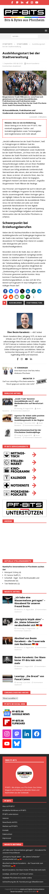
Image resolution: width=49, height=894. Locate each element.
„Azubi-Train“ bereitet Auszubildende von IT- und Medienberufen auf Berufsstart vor (28, 402)
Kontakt (5, 830)
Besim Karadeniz (32, 63)
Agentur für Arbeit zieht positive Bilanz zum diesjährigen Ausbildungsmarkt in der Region (29, 417)
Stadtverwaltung (34, 303)
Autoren (6, 818)
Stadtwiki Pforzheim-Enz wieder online (17, 878)
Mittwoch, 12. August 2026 (25, 647)
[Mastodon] (17, 2)
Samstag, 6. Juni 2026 (23, 682)
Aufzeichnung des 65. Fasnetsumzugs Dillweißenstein (23, 882)
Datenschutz (7, 834)
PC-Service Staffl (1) (12, 575)
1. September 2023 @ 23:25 (13, 63)
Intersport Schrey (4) (12, 572)
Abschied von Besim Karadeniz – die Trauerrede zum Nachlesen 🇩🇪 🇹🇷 (29, 641)
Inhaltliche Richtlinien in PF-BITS (14, 810)
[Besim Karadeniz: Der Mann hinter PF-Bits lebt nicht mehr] (8, 659)
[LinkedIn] (22, 2)
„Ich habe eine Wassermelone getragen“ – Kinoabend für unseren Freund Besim (29, 602)
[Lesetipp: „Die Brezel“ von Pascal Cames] (8, 678)
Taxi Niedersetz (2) (12, 583)
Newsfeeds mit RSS (10, 822)
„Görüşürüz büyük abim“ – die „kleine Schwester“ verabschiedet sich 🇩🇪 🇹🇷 (29, 622)
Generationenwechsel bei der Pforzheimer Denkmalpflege (27, 431)
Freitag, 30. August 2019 (24, 435)
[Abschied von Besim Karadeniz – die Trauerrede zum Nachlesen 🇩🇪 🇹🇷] (8, 640)
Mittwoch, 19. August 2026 (25, 609)
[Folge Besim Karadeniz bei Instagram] (21, 359)
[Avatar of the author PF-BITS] (24, 780)
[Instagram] (32, 2)
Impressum (7, 838)
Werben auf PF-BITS (10, 826)
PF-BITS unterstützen (10, 814)
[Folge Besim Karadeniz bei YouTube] (25, 359)
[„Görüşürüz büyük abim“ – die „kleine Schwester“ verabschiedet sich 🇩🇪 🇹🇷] (8, 621)
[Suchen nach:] (24, 36)
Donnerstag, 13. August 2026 (25, 628)
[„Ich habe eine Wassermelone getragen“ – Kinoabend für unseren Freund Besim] (8, 600)
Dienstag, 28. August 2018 (24, 408)
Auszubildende (15, 303)
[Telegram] (27, 2)
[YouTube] (37, 2)
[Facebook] (12, 2)
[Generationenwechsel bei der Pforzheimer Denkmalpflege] (8, 432)
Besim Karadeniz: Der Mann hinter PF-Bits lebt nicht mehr (29, 660)
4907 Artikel (37, 332)
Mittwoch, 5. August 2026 (24, 666)
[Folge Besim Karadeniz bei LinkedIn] (30, 359)
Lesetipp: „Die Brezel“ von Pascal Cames (29, 678)
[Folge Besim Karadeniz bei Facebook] (17, 359)
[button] (45, 30)
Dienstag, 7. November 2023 (25, 423)
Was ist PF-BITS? (9, 806)
